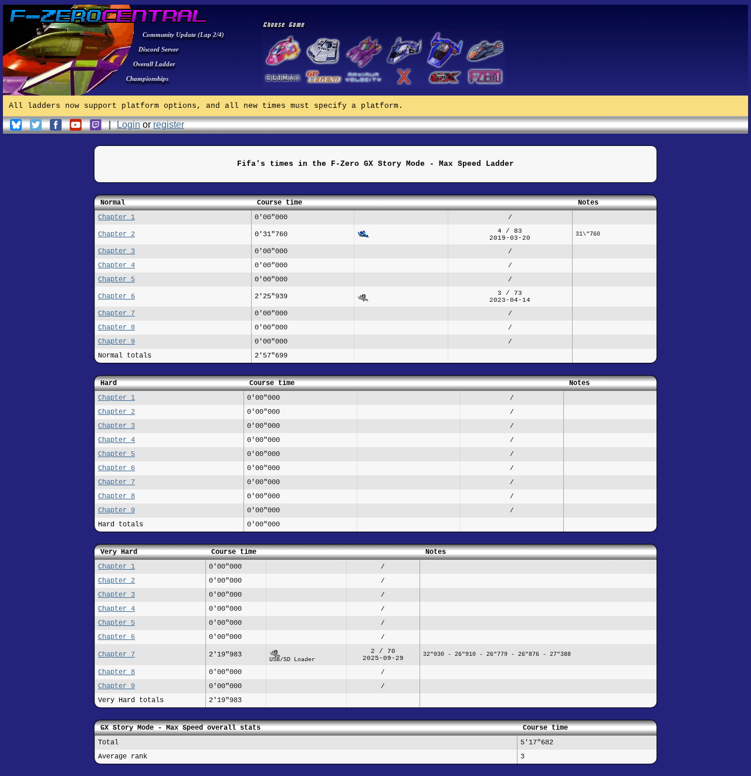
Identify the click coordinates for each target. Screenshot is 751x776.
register (168, 125)
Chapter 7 (116, 313)
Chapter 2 (116, 234)
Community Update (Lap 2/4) (183, 34)
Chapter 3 (116, 251)
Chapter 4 (116, 265)
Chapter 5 (116, 279)
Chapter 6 (116, 296)
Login (128, 125)
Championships (147, 78)
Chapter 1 (116, 217)
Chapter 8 (116, 328)
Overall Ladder (154, 63)
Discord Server (158, 49)
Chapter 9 (116, 342)
